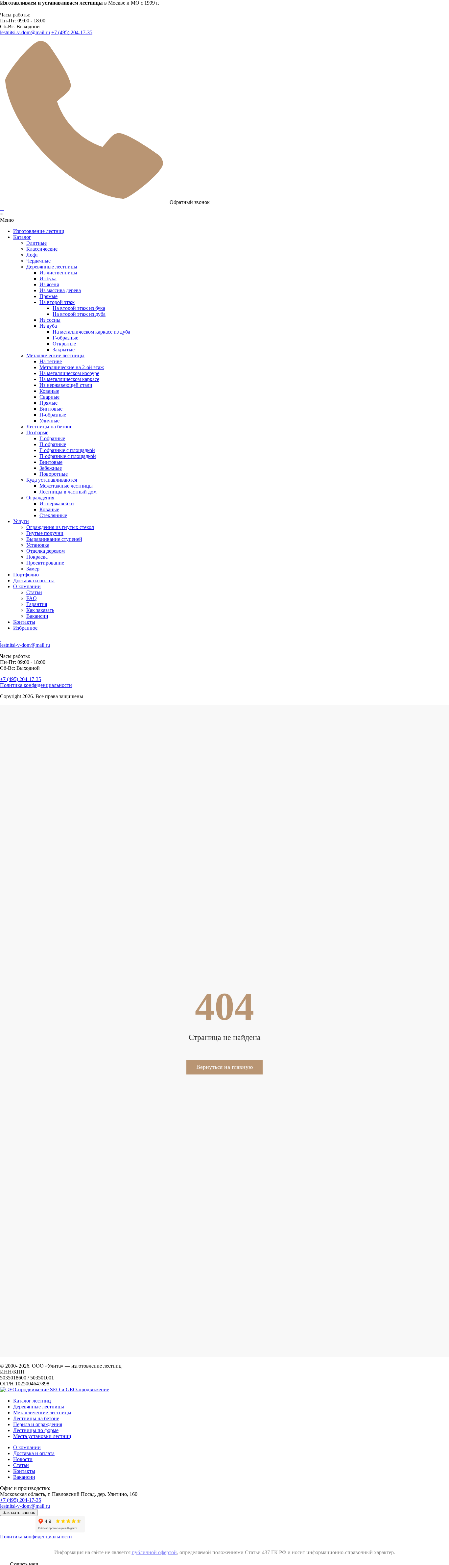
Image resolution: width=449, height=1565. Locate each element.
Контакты (24, 622)
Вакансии (37, 616)
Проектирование (45, 563)
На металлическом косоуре (69, 373)
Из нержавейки (56, 503)
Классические (42, 249)
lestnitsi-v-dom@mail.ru (25, 32)
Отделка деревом (45, 551)
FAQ (31, 598)
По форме (37, 432)
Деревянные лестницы (51, 266)
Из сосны (49, 320)
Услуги (21, 521)
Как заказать (40, 610)
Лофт (32, 255)
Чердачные (38, 261)
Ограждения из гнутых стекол (60, 527)
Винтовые (50, 409)
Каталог (22, 237)
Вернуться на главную (224, 1067)
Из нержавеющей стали (65, 385)
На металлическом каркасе (69, 379)
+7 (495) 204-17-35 (71, 32)
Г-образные (65, 338)
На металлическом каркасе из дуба (91, 332)
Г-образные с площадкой (67, 450)
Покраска (37, 557)
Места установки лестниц (42, 1436)
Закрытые (64, 349)
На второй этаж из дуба (79, 314)
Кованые (49, 391)
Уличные (49, 420)
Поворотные (53, 474)
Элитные (36, 243)
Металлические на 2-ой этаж (71, 367)
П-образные (52, 414)
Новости (23, 1459)
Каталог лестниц (32, 1400)
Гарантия (36, 604)
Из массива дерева (60, 290)
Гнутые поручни (44, 533)
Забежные (50, 468)
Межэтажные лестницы (66, 486)
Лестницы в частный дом (68, 491)
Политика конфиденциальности (36, 685)
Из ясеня (49, 284)
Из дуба (48, 326)
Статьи (34, 592)
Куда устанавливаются (51, 480)
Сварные (49, 397)
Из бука (48, 278)
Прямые (48, 296)
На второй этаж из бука (79, 308)
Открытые (64, 343)
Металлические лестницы (55, 355)
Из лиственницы (58, 272)
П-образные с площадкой (67, 456)
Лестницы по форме (36, 1430)
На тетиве (50, 361)
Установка (37, 545)
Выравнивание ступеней (54, 539)
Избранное (25, 628)
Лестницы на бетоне (49, 426)
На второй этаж (57, 302)
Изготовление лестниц (38, 231)
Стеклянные (53, 515)
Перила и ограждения (37, 1424)
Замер (32, 568)
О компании (27, 586)
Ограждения (40, 497)
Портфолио (26, 574)
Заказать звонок (19, 1512)
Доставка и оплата (34, 580)
